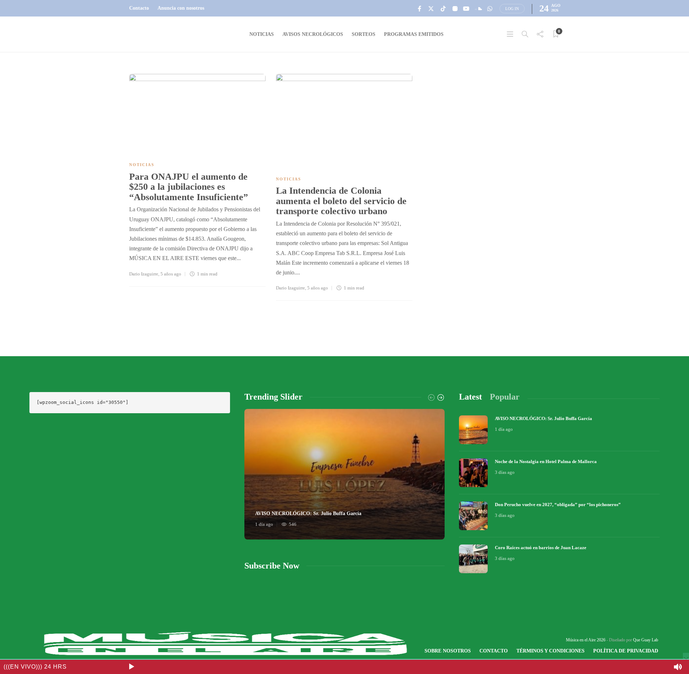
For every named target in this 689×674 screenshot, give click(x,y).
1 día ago (264, 524)
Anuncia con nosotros (181, 8)
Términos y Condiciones (550, 651)
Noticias (261, 34)
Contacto (139, 8)
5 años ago (170, 274)
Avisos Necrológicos (312, 34)
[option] (344, 474)
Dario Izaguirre (143, 274)
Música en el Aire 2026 (585, 639)
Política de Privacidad (625, 651)
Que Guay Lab (645, 639)
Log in (512, 8)
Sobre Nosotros (448, 651)
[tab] (470, 397)
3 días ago (505, 472)
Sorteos (363, 34)
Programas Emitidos (414, 34)
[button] (131, 667)
